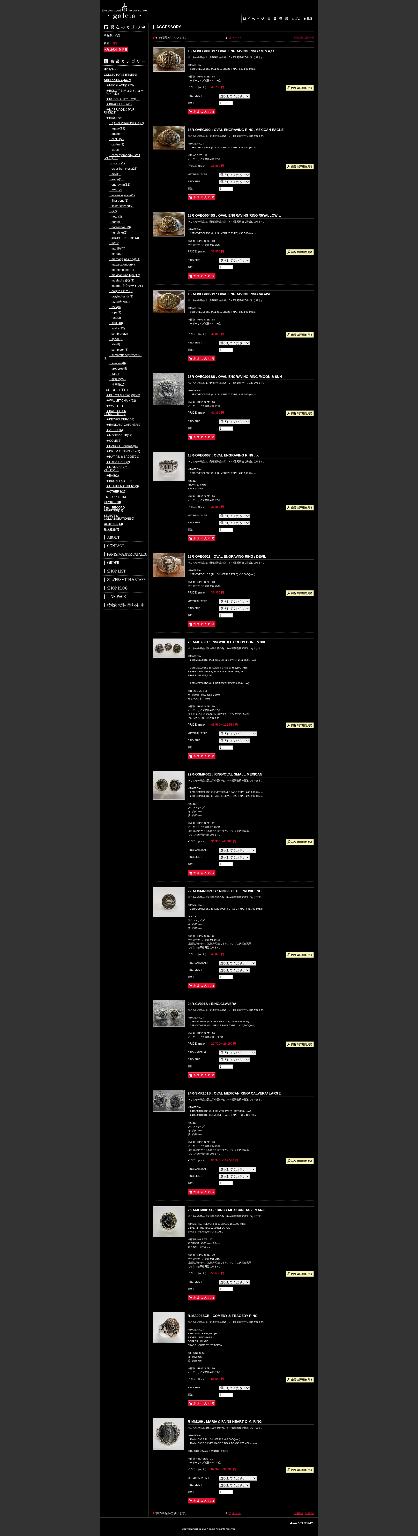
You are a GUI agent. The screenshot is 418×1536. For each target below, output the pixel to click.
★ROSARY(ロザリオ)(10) (123, 99)
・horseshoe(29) (120, 227)
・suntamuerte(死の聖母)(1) (123, 357)
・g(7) (113, 211)
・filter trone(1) (118, 200)
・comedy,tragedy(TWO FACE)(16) (122, 157)
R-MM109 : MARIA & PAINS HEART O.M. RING (225, 1421)
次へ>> (236, 37)
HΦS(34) (110, 69)
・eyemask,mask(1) (122, 195)
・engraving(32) (119, 184)
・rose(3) (115, 317)
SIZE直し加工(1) (117, 390)
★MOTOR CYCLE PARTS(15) (117, 469)
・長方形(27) (117, 379)
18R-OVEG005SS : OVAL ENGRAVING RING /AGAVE (229, 294)
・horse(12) (116, 222)
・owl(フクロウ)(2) (121, 291)
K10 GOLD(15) (116, 497)
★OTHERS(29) (116, 491)
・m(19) (114, 243)
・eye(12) (115, 190)
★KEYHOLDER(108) (120, 419)
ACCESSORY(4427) (117, 80)
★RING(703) (114, 118)
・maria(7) (116, 254)
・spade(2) (116, 339)
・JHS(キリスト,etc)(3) (124, 238)
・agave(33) (117, 128)
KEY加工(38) (112, 502)
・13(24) (114, 374)
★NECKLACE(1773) (120, 85)
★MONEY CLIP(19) (119, 435)
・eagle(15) (116, 179)
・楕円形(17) (117, 384)
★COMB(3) (113, 440)
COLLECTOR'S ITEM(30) (120, 74)
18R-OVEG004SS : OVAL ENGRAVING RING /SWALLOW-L (234, 215)
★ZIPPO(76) (114, 430)
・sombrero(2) (118, 333)
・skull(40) (116, 323)
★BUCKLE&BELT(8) (120, 481)
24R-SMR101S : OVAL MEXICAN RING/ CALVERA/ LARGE (234, 1093)
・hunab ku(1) (118, 232)
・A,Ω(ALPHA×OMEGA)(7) (126, 123)
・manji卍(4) (117, 248)
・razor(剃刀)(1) (119, 302)
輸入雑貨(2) (111, 529)
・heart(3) (115, 216)
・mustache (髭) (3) (121, 280)
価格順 (298, 37)
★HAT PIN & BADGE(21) (122, 456)
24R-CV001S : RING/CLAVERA (212, 1004)
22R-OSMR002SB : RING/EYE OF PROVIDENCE (226, 891)
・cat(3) (114, 150)
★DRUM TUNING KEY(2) (123, 451)
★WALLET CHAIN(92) (121, 400)
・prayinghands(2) (121, 296)
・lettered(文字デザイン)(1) (126, 286)
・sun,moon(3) (118, 349)
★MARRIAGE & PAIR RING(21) (119, 111)
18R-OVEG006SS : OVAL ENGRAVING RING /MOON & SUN (235, 377)
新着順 (309, 37)
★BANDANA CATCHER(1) (124, 424)
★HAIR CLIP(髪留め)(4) (122, 446)
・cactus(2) (116, 139)
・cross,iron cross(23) (123, 168)
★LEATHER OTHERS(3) (122, 486)
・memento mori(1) (121, 270)
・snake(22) (117, 328)
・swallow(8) (117, 363)
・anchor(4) (116, 134)
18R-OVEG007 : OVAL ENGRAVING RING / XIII (224, 455)
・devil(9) (115, 174)
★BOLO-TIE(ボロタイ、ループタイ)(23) (124, 92)
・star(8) (114, 344)
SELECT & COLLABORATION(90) (119, 517)
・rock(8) (115, 307)
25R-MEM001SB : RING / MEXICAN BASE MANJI (226, 1210)
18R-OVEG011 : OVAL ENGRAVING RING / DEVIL (227, 556)
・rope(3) (115, 312)
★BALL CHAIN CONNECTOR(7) (115, 413)
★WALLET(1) (115, 406)
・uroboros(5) (118, 368)
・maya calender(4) (122, 264)
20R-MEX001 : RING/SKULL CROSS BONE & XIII (226, 642)
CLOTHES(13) (113, 524)
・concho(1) (117, 163)
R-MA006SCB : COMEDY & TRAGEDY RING (223, 1316)
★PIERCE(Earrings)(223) (123, 395)
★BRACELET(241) (119, 104)
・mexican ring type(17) (124, 275)
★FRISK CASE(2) (118, 462)
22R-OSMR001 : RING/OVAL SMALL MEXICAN (225, 774)
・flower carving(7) (121, 206)
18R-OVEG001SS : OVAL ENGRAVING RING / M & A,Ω (231, 51)
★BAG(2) (112, 475)
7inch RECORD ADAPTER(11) (114, 509)
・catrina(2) (116, 144)
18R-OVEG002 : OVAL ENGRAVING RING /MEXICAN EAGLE (236, 130)
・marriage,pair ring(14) (124, 259)
